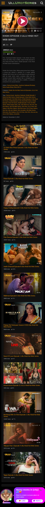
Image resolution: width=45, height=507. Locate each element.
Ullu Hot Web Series (15, 106)
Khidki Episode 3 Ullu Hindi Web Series (20, 101)
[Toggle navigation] (3, 3)
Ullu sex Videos (12, 110)
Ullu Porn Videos (12, 108)
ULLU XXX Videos (8, 114)
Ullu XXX (27, 112)
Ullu (19, 104)
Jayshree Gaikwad (20, 95)
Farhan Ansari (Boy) (12, 85)
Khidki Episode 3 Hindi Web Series (25, 97)
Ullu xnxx (5, 112)
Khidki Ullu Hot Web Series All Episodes (20, 90)
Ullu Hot (32, 104)
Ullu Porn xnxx (22, 108)
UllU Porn (24, 106)
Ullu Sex (5, 110)
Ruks (16, 104)
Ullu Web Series (31, 110)
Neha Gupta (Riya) (8, 87)
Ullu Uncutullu (22, 110)
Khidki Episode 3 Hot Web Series (12, 99)
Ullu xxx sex (34, 112)
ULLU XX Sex (20, 112)
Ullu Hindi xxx (25, 104)
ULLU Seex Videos (31, 108)
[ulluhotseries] (22, 3)
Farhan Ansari (10, 95)
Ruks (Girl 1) (17, 87)
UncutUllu (16, 114)
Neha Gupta (10, 104)
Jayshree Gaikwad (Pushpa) (27, 85)
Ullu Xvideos (12, 112)
